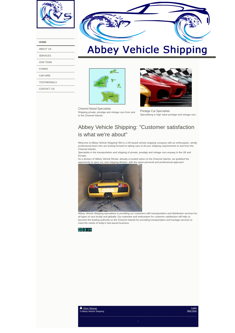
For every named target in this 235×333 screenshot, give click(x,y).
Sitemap (93, 308)
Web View (192, 311)
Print (85, 308)
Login (194, 308)
